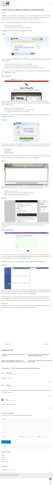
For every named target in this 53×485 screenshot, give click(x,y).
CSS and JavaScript (24, 64)
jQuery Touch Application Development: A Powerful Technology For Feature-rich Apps (13, 361)
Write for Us (4, 459)
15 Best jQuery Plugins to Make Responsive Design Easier (39, 361)
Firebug (3, 34)
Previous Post (7, 344)
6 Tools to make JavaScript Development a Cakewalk (19, 30)
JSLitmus (4, 198)
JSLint (3, 161)
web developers (10, 116)
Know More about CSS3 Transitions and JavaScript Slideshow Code (38, 355)
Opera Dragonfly (6, 76)
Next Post (47, 344)
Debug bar (4, 120)
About (2, 455)
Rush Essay (9, 307)
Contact (3, 457)
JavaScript (3, 12)
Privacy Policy (4, 461)
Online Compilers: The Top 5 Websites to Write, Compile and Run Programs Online (26, 261)
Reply (50, 381)
